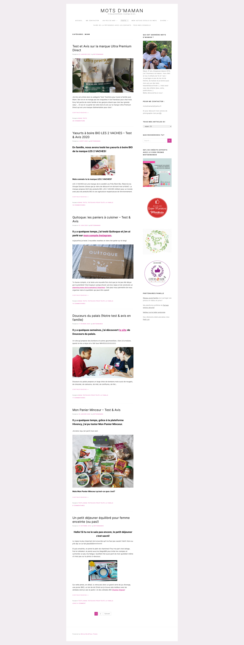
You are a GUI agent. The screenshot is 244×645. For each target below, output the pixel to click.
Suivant (107, 614)
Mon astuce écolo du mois (144, 20)
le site (123, 329)
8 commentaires (78, 505)
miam (80, 118)
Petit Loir (146, 319)
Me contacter (92, 20)
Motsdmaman (98, 54)
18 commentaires (78, 205)
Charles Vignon (118, 590)
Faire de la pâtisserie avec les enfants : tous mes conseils (122, 25)
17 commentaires (78, 397)
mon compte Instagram (97, 235)
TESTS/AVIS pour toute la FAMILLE (100, 202)
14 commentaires (78, 303)
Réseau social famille (150, 298)
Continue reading (80, 112)
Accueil (78, 20)
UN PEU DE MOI (109, 20)
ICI (160, 113)
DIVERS (163, 20)
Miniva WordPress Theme (89, 634)
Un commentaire (78, 121)
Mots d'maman (122, 10)
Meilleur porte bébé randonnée (154, 312)
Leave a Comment (79, 603)
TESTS (123, 20)
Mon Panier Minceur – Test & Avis (96, 410)
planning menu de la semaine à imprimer (88, 287)
